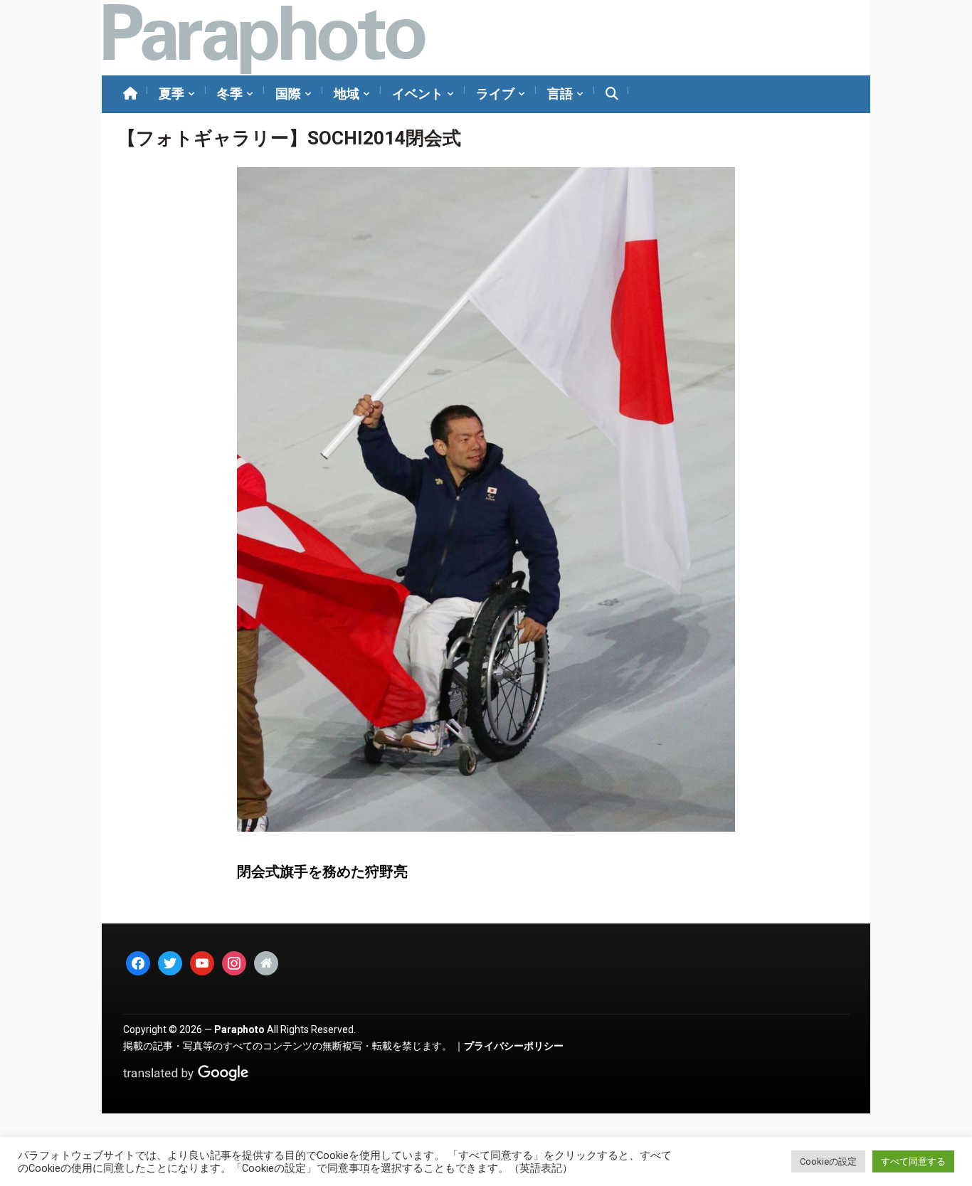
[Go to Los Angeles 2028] (264, 37)
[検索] (612, 94)
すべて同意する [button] (913, 1161)
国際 (288, 93)
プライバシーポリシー (514, 1046)
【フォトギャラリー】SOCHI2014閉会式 (289, 138)
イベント (417, 93)
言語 (560, 93)
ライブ (495, 93)
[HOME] (130, 94)
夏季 (171, 93)
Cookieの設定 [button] (828, 1161)
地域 (346, 93)
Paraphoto (239, 1029)
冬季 (230, 93)
